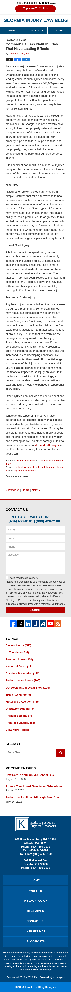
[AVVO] (43, 623)
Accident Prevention (22, 673)
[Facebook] (13, 623)
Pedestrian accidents (23, 680)
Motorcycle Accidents (23, 701)
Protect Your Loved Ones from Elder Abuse (34, 786)
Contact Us (35, 30)
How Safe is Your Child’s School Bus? (30, 775)
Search (60, 753)
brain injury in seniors (26, 467)
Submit (35, 610)
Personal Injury (19, 659)
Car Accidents (18, 645)
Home (11, 30)
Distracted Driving (20, 708)
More (59, 30)
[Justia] (35, 623)
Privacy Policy (35, 900)
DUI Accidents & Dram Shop (28, 687)
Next (36, 490)
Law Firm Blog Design (34, 987)
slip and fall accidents (25, 470)
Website (35, 890)
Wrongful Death (20, 666)
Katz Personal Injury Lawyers (49, 977)
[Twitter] (20, 623)
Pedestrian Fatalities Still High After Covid (33, 797)
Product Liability (19, 715)
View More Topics (17, 729)
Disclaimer (35, 911)
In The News (17, 652)
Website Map (35, 931)
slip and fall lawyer (47, 445)
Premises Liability (26, 460)
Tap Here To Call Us (35, 8)
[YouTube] (50, 623)
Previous (12, 490)
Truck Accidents (19, 694)
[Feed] (58, 623)
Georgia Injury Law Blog (35, 21)
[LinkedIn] (28, 623)
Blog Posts (36, 941)
